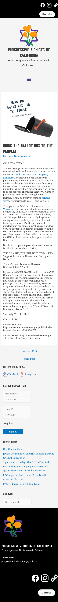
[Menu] (29, 79)
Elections (8, 156)
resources (26, 156)
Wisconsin (9, 209)
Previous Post (29, 351)
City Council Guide (13, 449)
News (17, 156)
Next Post (29, 358)
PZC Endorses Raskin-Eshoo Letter (21, 484)
